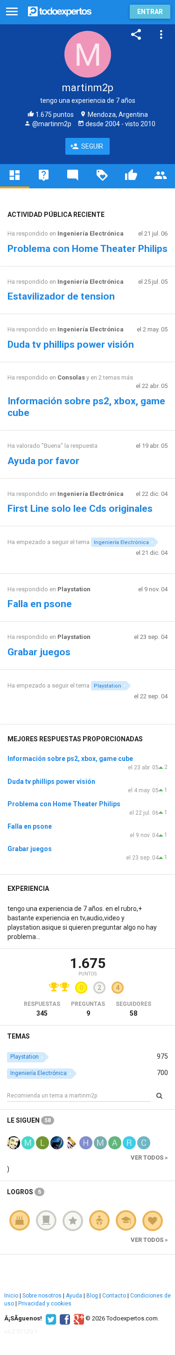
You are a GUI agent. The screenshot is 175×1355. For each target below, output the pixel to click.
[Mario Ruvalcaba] (13, 1142)
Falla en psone (39, 603)
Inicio (11, 1295)
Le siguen (29, 1120)
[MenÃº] (12, 12)
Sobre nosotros (42, 1295)
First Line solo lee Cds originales (80, 508)
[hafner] (85, 1142)
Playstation (74, 589)
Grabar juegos (38, 652)
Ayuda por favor (43, 460)
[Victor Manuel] (56, 1142)
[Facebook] (63, 1319)
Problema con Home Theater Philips (87, 248)
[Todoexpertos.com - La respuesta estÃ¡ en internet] (59, 10)
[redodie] (129, 1142)
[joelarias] (71, 1142)
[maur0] (100, 1142)
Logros (24, 1192)
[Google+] (77, 1319)
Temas (18, 1036)
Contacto (114, 1295)
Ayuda (74, 1295)
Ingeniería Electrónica (90, 233)
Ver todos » (149, 1157)
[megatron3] (28, 1142)
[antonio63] (114, 1142)
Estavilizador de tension (61, 296)
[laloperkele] (42, 1142)
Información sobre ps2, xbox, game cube (70, 758)
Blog (92, 1295)
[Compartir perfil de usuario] (136, 34)
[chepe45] (143, 1142)
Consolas (71, 377)
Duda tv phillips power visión (70, 344)
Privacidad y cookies (44, 1303)
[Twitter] (49, 1319)
